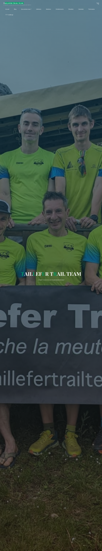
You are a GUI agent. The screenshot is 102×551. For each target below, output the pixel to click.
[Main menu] (97, 3)
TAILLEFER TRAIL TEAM (13, 3)
